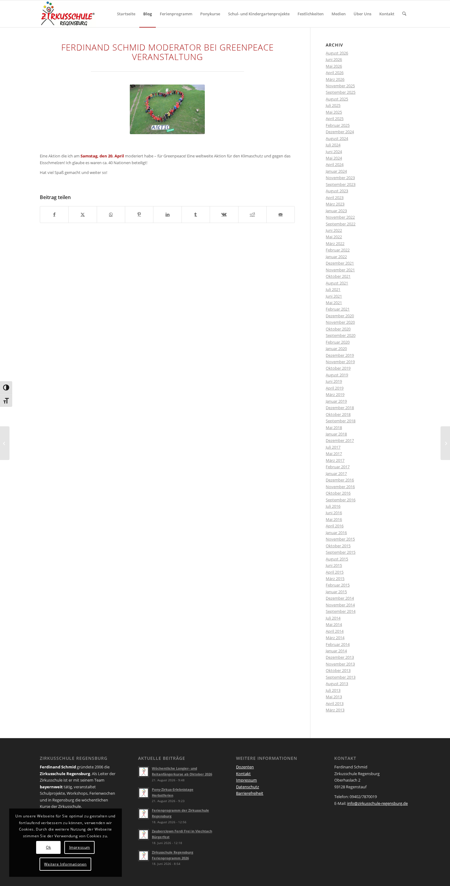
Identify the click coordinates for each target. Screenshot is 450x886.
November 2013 (340, 664)
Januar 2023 (336, 210)
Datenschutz (247, 787)
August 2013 (337, 683)
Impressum (246, 780)
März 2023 (335, 204)
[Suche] (404, 13)
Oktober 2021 (338, 276)
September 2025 (340, 92)
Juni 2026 (334, 59)
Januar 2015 (336, 591)
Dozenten (245, 767)
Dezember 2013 (340, 657)
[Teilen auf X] (82, 214)
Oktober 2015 (338, 546)
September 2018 (340, 421)
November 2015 (340, 539)
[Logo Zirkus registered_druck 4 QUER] (68, 13)
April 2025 (334, 118)
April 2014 (334, 631)
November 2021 (340, 270)
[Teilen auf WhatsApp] (111, 214)
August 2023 (337, 191)
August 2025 (337, 99)
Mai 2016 (334, 519)
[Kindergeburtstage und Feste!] (4, 443)
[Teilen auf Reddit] (252, 214)
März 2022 (335, 243)
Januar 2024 (336, 171)
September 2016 (340, 500)
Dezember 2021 (340, 263)
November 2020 (340, 322)
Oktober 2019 (338, 368)
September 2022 (340, 224)
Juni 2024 (334, 151)
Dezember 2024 (340, 131)
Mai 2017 (334, 453)
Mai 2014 (334, 624)
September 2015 (340, 552)
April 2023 (334, 197)
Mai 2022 (334, 236)
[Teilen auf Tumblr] (196, 214)
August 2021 (337, 283)
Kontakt (243, 773)
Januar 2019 (336, 401)
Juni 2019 (334, 381)
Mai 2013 (334, 696)
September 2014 (340, 611)
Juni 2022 (334, 230)
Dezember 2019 (340, 355)
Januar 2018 (336, 434)
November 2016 (340, 486)
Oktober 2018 (338, 414)
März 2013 (335, 710)
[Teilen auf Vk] (224, 214)
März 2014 (335, 637)
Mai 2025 (334, 112)
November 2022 (340, 217)
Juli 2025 (333, 105)
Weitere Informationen (65, 864)
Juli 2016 (333, 506)
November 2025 (340, 86)
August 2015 (337, 559)
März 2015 (335, 578)
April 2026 (334, 72)
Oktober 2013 (338, 670)
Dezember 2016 (340, 480)
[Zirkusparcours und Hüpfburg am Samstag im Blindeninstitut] (445, 443)
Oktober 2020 (338, 329)
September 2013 (340, 677)
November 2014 (340, 605)
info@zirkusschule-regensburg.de (377, 803)
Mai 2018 (334, 427)
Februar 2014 (338, 644)
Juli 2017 (333, 447)
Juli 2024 (333, 145)
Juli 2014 (333, 618)
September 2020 (340, 335)
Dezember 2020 (340, 316)
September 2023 (340, 184)
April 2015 (334, 572)
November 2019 (340, 361)
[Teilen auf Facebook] (54, 214)
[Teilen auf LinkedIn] (167, 214)
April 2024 (334, 164)
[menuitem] (126, 13)
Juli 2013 (333, 690)
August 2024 (337, 138)
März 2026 (335, 79)
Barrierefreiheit (249, 793)
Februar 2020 (338, 342)
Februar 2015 (338, 585)
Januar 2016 (336, 532)
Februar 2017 (338, 466)
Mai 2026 (334, 66)
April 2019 (334, 388)
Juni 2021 (334, 296)
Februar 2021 (338, 309)
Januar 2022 (336, 256)
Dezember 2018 (340, 407)
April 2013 (334, 703)
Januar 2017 (336, 473)
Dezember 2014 (340, 598)
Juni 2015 (334, 565)
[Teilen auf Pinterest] (139, 214)
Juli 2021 (333, 289)
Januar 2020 (336, 348)
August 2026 (337, 53)
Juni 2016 (334, 512)
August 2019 (337, 375)
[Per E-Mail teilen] (280, 214)
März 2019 (335, 394)
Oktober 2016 (338, 493)
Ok (48, 847)
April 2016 (334, 526)
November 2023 (340, 177)
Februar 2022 (338, 250)
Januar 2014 (336, 651)
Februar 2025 (338, 125)
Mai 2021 (334, 302)
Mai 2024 (334, 158)
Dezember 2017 (340, 440)
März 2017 (335, 460)
